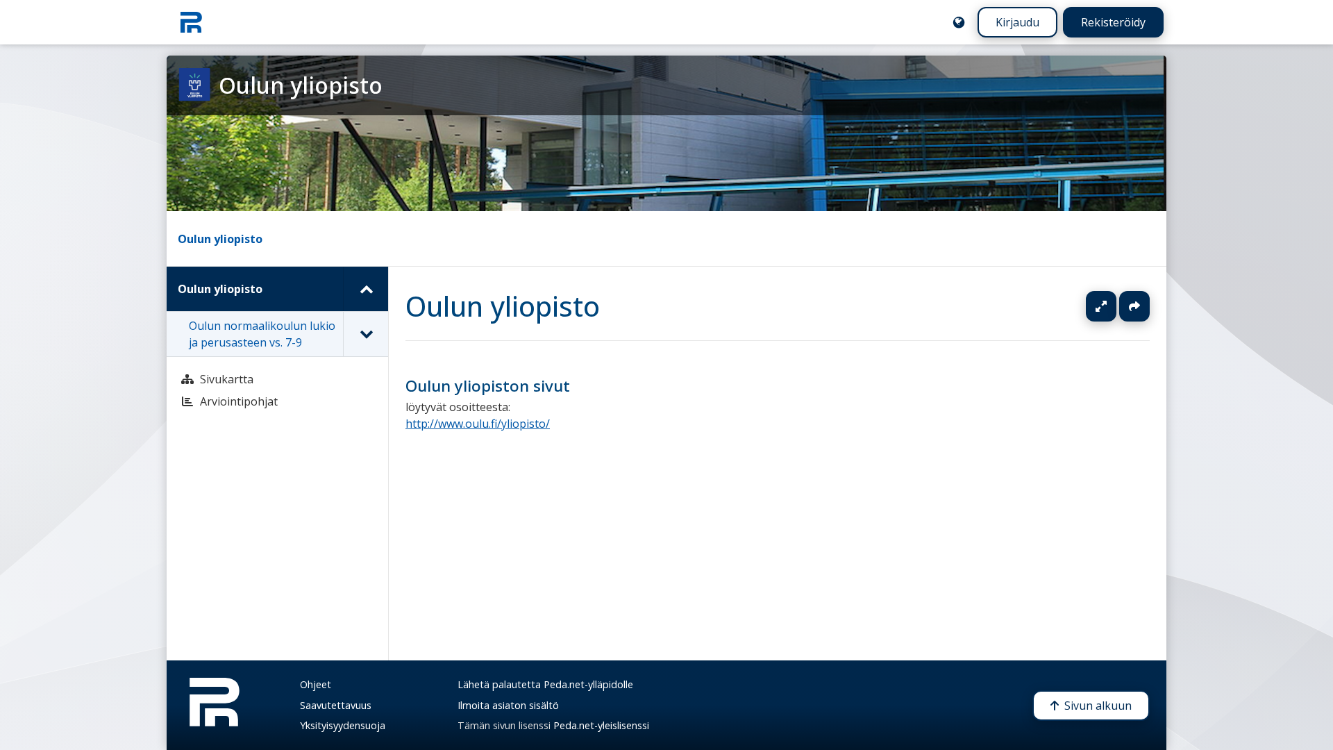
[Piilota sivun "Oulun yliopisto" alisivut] (365, 289)
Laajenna (1114, 306)
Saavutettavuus (335, 705)
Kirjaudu (1017, 22)
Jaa (1134, 306)
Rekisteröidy (1113, 22)
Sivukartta (226, 379)
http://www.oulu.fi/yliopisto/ (477, 424)
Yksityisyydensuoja (342, 725)
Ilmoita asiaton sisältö (508, 705)
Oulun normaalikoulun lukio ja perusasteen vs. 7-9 (262, 334)
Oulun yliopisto (220, 239)
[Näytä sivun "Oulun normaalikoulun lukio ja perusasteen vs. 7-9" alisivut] (365, 334)
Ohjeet (315, 684)
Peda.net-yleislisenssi (601, 725)
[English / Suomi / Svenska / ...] (959, 22)
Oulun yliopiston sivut (487, 386)
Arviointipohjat (239, 401)
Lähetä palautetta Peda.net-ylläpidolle (545, 684)
